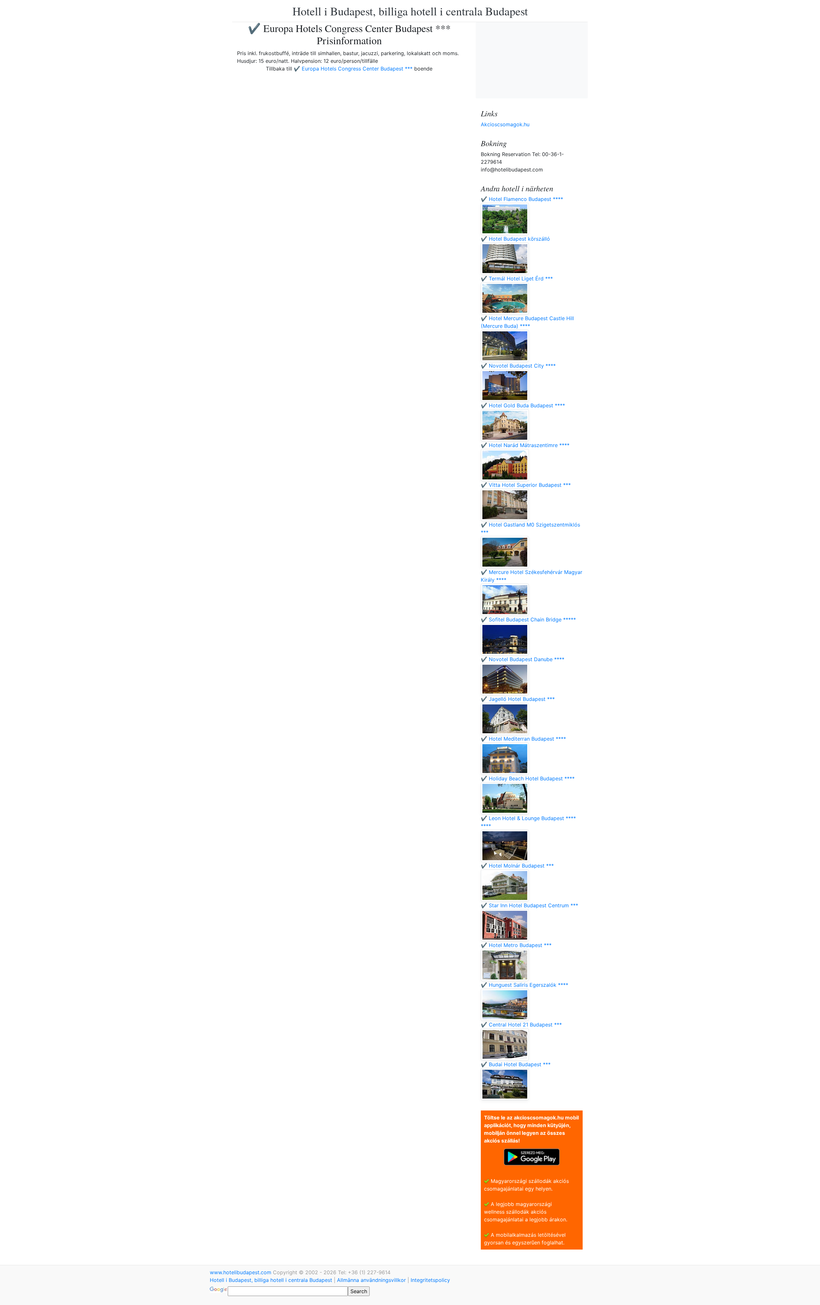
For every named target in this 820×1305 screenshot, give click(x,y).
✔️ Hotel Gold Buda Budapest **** (523, 405)
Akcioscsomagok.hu (505, 124)
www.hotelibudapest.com (241, 1272)
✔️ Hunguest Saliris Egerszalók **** (524, 985)
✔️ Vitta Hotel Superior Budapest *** (526, 485)
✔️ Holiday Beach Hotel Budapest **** (528, 778)
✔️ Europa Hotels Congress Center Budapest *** (353, 68)
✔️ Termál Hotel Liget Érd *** (517, 278)
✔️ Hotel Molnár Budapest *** (517, 865)
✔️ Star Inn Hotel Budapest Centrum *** (529, 905)
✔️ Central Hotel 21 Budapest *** (521, 1024)
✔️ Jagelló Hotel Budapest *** (518, 699)
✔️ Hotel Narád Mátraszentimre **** (525, 445)
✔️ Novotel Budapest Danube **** (522, 659)
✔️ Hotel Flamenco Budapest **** (522, 199)
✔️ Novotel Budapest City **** (518, 365)
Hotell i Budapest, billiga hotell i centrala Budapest (410, 11)
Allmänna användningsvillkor (371, 1280)
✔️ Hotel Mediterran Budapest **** (523, 739)
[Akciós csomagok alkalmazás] (532, 1156)
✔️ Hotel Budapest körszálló (515, 239)
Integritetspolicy (430, 1280)
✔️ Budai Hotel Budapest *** (516, 1064)
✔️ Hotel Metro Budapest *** (516, 945)
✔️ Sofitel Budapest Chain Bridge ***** (528, 619)
